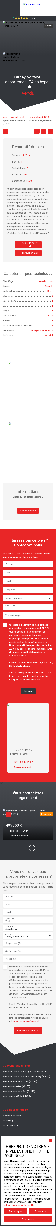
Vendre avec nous (12, 1115)
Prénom (9, 564)
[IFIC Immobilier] (38, 8)
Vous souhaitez (10, 605)
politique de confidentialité (27, 679)
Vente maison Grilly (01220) (17, 1096)
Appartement (17, 117)
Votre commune (14, 598)
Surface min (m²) (13, 951)
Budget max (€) (13, 943)
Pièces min (10, 959)
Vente (6, 117)
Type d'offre (9, 919)
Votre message (13, 615)
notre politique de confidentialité (19, 1205)
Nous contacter (11, 1125)
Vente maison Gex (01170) (16, 1086)
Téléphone (10, 589)
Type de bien (9, 926)
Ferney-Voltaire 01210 (37, 117)
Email (8, 581)
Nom (7, 572)
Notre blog (8, 1120)
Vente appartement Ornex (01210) (20, 1081)
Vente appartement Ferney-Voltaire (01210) (25, 1071)
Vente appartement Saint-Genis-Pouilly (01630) (26, 1076)
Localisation (9, 934)
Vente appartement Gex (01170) (19, 1091)
